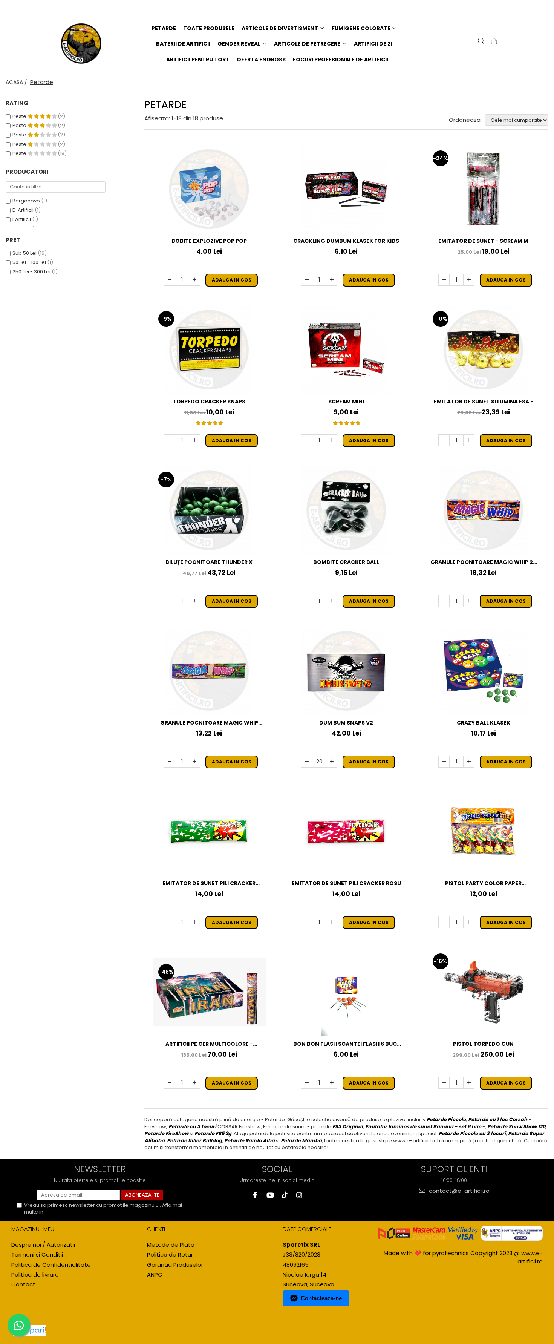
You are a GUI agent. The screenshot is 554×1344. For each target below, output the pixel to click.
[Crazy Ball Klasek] (483, 671)
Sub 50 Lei (24, 253)
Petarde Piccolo (446, 1119)
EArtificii (21, 219)
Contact (23, 1284)
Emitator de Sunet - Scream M (483, 241)
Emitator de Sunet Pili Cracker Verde (209, 883)
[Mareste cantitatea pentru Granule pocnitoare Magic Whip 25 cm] (468, 601)
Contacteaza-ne (321, 1298)
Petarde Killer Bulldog (194, 1140)
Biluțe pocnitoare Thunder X (209, 562)
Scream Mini (346, 401)
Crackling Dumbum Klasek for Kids (346, 241)
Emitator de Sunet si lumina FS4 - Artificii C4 (483, 402)
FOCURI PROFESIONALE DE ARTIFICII (340, 59)
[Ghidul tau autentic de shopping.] (29, 1330)
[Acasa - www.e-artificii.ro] (85, 44)
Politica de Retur (170, 1254)
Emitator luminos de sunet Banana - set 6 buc (423, 1126)
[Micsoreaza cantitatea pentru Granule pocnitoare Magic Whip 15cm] (169, 762)
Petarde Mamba (301, 1140)
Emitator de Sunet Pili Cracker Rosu (346, 883)
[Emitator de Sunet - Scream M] (483, 189)
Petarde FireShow (166, 1133)
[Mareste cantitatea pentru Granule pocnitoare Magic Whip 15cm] (194, 762)
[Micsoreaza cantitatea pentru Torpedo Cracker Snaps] (169, 440)
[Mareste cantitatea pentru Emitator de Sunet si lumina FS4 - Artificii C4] (468, 440)
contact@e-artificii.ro (458, 1191)
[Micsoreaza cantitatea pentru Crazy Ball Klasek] (444, 762)
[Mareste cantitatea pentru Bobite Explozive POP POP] (194, 280)
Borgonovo (26, 200)
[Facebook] (255, 1195)
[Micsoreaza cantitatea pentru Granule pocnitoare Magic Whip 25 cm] (444, 601)
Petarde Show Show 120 (516, 1126)
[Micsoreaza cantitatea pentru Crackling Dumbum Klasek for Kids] (306, 280)
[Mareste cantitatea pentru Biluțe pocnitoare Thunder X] (194, 601)
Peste (20, 116)
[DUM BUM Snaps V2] (346, 671)
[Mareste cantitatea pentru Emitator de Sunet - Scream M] (468, 280)
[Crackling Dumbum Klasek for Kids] (346, 189)
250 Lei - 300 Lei (31, 271)
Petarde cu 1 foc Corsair (498, 1119)
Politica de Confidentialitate (78, 1211)
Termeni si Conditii (37, 1254)
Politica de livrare (35, 1274)
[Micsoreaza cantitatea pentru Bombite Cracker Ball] (306, 601)
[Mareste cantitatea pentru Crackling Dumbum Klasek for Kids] (331, 280)
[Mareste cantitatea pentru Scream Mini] (331, 440)
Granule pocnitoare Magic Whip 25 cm (483, 562)
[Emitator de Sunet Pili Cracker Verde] (209, 831)
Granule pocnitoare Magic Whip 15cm (209, 723)
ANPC (154, 1274)
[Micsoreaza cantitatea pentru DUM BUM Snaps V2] (306, 762)
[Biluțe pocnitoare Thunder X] (209, 510)
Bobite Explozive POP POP (209, 241)
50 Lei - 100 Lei (29, 262)
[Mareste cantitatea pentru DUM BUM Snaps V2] (331, 762)
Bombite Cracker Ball (346, 562)
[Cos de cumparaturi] (493, 42)
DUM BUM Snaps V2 (346, 722)
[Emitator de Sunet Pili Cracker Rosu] (346, 831)
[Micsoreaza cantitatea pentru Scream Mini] (306, 440)
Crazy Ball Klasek (483, 722)
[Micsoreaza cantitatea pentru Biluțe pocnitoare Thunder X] (169, 601)
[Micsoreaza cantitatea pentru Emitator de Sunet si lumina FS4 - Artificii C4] (444, 440)
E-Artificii (23, 210)
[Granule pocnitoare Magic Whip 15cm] (209, 671)
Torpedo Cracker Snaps (209, 401)
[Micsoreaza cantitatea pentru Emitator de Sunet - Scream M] (444, 280)
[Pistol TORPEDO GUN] (483, 992)
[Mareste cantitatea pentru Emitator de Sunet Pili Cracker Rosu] (331, 922)
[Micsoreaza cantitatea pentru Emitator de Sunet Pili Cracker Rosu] (306, 922)
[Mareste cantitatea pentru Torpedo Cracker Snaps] (194, 440)
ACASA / (17, 82)
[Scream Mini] (346, 349)
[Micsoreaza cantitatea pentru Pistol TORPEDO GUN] (444, 1083)
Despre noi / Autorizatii (43, 1245)
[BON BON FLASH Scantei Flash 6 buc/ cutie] (346, 992)
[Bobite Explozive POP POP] (209, 189)
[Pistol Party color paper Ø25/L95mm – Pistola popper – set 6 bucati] (483, 831)
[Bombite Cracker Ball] (346, 510)
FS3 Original (347, 1126)
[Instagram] (299, 1195)
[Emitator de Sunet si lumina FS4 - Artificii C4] (483, 349)
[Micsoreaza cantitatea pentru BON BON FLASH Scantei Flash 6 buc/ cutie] (306, 1083)
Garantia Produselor (175, 1265)
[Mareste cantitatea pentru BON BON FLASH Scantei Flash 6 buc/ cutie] (331, 1083)
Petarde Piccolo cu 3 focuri (472, 1133)
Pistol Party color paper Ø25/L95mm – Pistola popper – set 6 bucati (483, 883)
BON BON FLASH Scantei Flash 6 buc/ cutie (346, 1044)
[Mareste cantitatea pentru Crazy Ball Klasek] (468, 762)
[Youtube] (269, 1195)
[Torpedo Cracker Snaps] (209, 349)
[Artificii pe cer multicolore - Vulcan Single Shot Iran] (209, 992)
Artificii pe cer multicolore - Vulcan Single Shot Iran (209, 1044)
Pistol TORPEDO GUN (483, 1044)
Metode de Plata (170, 1245)
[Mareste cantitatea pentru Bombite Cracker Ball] (331, 601)
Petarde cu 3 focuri (192, 1126)
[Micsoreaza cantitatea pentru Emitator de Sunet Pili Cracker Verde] (169, 922)
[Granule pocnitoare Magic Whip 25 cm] (483, 510)
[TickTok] (284, 1195)
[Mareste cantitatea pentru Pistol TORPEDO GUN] (468, 1083)
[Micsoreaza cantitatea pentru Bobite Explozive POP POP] (169, 280)
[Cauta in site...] (480, 42)
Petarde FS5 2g (212, 1133)
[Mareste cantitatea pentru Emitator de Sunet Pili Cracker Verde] (194, 922)
